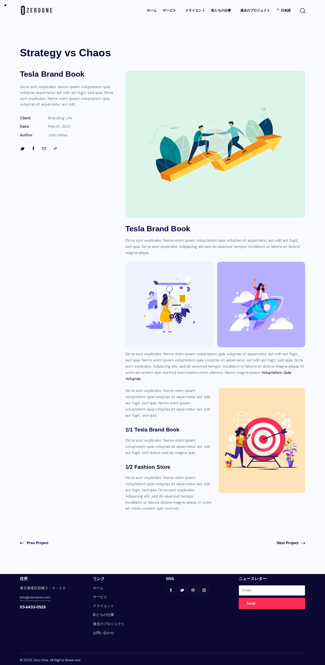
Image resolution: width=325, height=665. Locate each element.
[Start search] (302, 11)
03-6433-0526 (33, 607)
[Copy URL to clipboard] (55, 149)
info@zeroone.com (35, 597)
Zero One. (41, 660)
